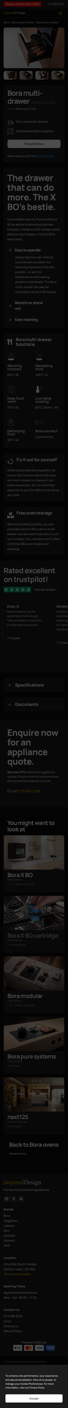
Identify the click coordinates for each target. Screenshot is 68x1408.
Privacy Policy (37, 1387)
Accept (34, 1398)
